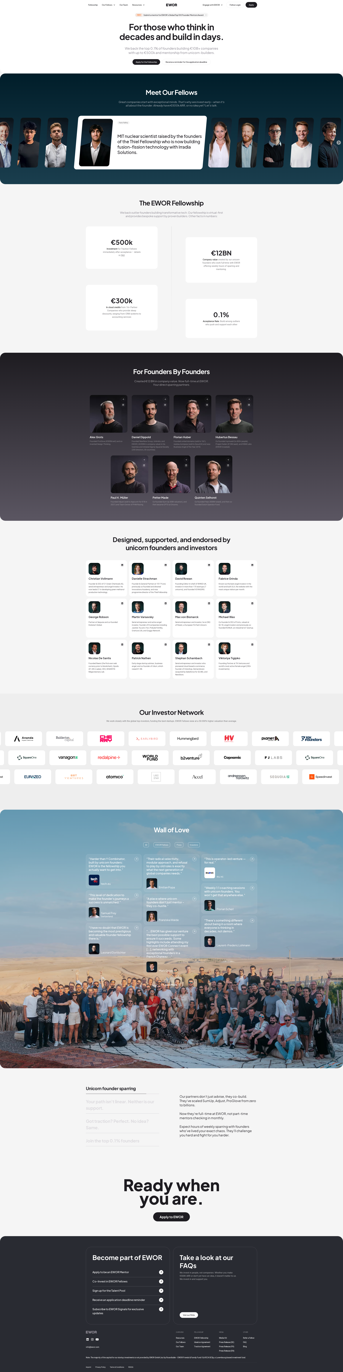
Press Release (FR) (226, 1346)
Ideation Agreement (202, 1342)
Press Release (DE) (226, 1342)
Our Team (124, 5)
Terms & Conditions (117, 1367)
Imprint (88, 1367)
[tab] (124, 1089)
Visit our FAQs (189, 1315)
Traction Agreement (202, 1346)
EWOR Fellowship (201, 1338)
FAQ (123, 255)
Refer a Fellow (248, 1338)
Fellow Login (235, 5)
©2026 (130, 1367)
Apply (251, 5)
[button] (109, 5)
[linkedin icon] (122, 565)
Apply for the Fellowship (146, 62)
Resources (180, 1338)
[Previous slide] (4, 142)
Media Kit (223, 1338)
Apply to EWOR (171, 1217)
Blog (245, 1346)
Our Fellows (180, 1342)
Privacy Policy (100, 1367)
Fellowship (93, 5)
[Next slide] (339, 142)
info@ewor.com (92, 1347)
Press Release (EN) (226, 1350)
